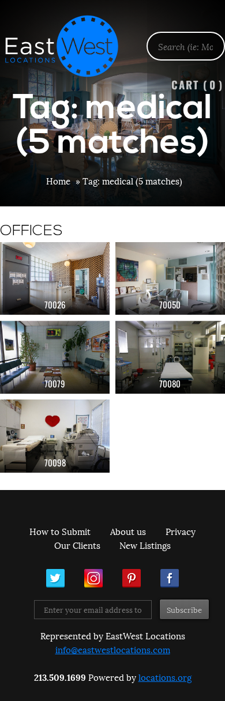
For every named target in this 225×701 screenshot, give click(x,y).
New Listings (145, 545)
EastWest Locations (69, 46)
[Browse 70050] (170, 278)
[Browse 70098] (55, 436)
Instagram (93, 578)
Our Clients (77, 545)
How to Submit (60, 531)
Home (58, 180)
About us (128, 531)
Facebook (169, 578)
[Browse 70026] (55, 278)
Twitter (55, 578)
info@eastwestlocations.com (112, 649)
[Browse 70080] (170, 357)
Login (210, 38)
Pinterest (131, 578)
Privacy (181, 531)
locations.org (165, 677)
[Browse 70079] (55, 357)
